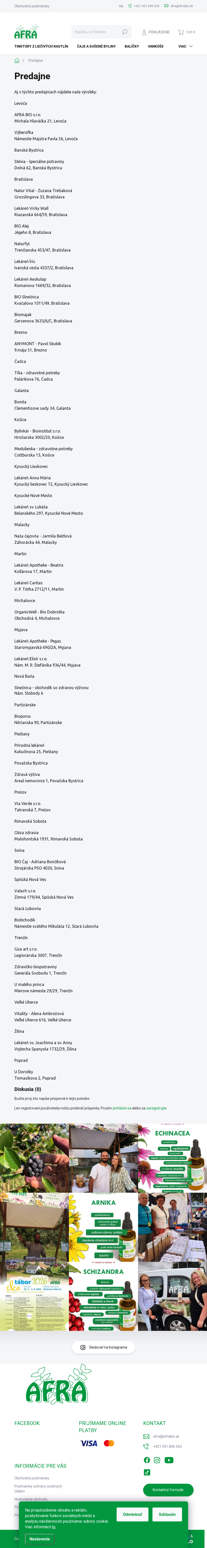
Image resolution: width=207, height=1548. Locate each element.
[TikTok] (147, 1471)
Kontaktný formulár (168, 1490)
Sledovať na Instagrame (108, 1347)
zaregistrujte (156, 1108)
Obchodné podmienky (31, 6)
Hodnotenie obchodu (30, 1499)
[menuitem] (43, 46)
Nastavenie (40, 1539)
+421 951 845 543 (167, 1446)
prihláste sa (122, 1108)
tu (53, 1526)
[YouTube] (169, 1459)
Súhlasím (167, 1514)
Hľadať (124, 32)
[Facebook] (147, 1459)
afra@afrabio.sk (166, 1436)
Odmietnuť (132, 1514)
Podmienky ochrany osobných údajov (38, 1488)
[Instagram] (157, 1459)
